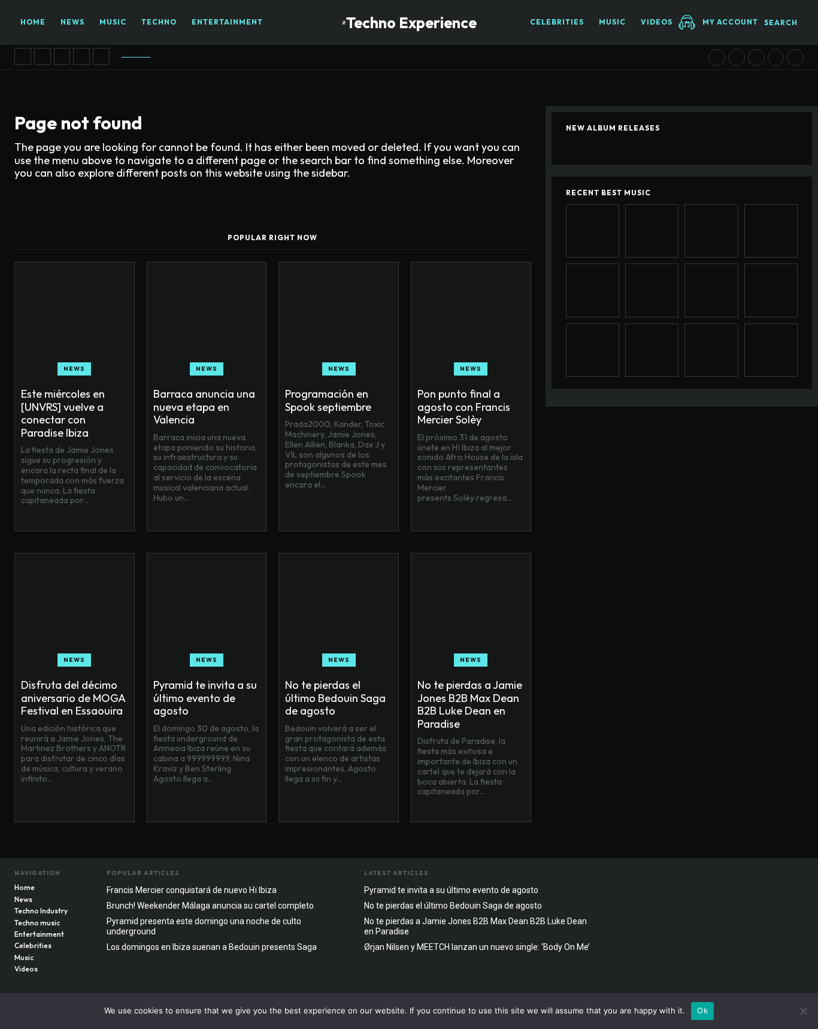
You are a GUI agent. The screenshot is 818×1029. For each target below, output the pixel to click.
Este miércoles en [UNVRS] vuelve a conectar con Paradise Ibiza (63, 413)
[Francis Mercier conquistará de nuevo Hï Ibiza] (795, 57)
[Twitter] (795, 876)
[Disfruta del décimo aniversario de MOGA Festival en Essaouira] (101, 56)
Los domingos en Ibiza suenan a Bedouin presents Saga (212, 947)
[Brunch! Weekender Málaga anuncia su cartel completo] (711, 350)
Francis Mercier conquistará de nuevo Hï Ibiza (192, 890)
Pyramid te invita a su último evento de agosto (205, 698)
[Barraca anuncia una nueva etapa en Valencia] (42, 56)
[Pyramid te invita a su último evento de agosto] (717, 57)
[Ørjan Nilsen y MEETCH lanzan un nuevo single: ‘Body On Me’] (776, 57)
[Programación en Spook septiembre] (62, 56)
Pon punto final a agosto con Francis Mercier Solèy (463, 406)
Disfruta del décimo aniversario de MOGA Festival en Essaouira (73, 698)
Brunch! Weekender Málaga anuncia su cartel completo (210, 905)
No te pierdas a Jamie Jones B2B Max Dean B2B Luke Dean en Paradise (469, 704)
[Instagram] (771, 876)
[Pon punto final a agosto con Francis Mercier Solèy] (81, 56)
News (74, 369)
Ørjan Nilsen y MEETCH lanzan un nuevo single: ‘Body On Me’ (477, 947)
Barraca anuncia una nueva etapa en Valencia (204, 406)
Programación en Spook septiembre (328, 400)
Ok (702, 1010)
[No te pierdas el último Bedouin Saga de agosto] (736, 57)
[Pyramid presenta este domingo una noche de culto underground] (771, 350)
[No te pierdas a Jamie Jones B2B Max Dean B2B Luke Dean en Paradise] (756, 57)
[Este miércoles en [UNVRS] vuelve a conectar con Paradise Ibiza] (23, 56)
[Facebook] (747, 876)
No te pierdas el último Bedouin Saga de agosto (335, 698)
